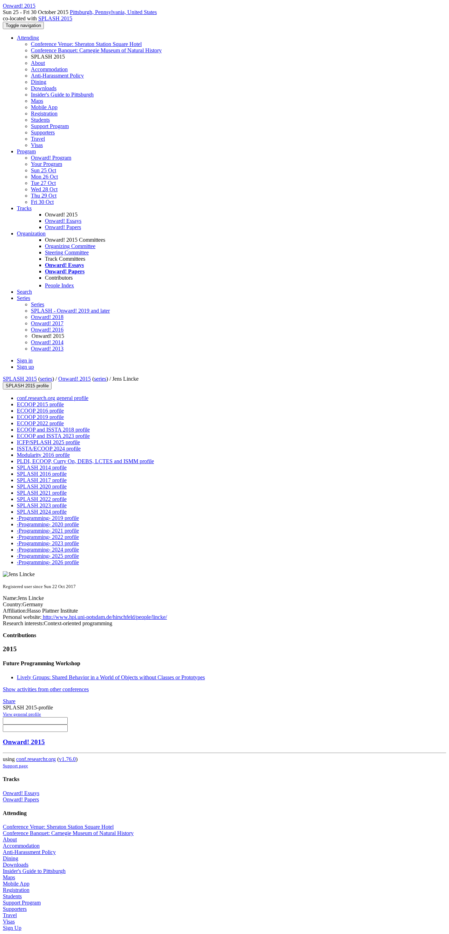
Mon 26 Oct (44, 177)
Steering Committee (67, 252)
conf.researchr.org (36, 759)
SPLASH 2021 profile (42, 493)
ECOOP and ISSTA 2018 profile (53, 430)
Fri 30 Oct (42, 202)
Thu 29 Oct (43, 196)
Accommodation (49, 69)
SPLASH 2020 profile (42, 486)
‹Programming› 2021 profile (48, 531)
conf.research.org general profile (52, 398)
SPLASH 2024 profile (42, 512)
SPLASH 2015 (55, 18)
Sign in (25, 360)
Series (37, 304)
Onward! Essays (63, 221)
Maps (37, 101)
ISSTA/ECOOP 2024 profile (49, 449)
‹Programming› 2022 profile (48, 537)
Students (40, 120)
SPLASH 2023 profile (42, 505)
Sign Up (12, 928)
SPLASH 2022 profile (42, 499)
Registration (44, 113)
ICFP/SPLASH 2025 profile (48, 442)
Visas (37, 145)
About (38, 63)
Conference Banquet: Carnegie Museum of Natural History (96, 50)
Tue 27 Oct (43, 183)
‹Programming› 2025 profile (48, 556)
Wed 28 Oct (44, 189)
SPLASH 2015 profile (27, 385)
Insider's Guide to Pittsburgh (62, 95)
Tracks (24, 208)
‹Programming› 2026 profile (48, 562)
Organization (31, 233)
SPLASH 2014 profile (42, 468)
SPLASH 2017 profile (42, 480)
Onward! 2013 (47, 349)
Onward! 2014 (47, 342)
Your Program (46, 164)
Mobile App (44, 107)
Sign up (25, 367)
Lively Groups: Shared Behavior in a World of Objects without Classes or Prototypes (111, 677)
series (46, 379)
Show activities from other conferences (46, 689)
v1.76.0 (67, 759)
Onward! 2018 (47, 317)
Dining (38, 82)
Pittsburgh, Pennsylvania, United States (113, 12)
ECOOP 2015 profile (40, 404)
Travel (38, 139)
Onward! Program (51, 158)
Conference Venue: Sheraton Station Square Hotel (86, 44)
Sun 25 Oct (43, 170)
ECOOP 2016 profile (40, 411)
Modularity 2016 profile (43, 455)
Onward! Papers (63, 227)
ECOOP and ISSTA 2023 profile (53, 436)
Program (26, 151)
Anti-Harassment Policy (57, 76)
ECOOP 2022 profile (40, 423)
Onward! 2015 (74, 379)
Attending (28, 38)
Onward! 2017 (47, 323)
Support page (15, 765)
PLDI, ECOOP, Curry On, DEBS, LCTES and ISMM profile (85, 461)
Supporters (43, 132)
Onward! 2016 (47, 330)
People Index (59, 285)
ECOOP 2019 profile (40, 417)
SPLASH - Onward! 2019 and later (70, 311)
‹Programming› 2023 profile (48, 543)
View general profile (22, 714)
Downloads (43, 88)
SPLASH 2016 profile (42, 474)
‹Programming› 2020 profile (48, 524)
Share (9, 701)
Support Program (50, 126)
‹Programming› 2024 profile (48, 550)
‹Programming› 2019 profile (48, 518)
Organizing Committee (70, 246)
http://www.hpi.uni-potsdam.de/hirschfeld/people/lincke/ (104, 617)
